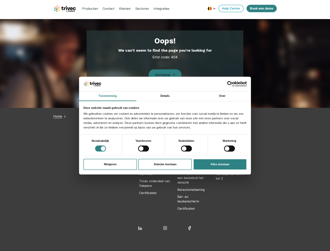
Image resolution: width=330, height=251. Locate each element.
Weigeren (110, 164)
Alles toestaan (219, 164)
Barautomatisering (191, 190)
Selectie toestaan (165, 164)
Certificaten (148, 193)
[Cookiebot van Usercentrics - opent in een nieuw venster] (230, 84)
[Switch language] (212, 8)
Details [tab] (165, 96)
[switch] (143, 148)
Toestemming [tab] (108, 96)
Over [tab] (222, 96)
